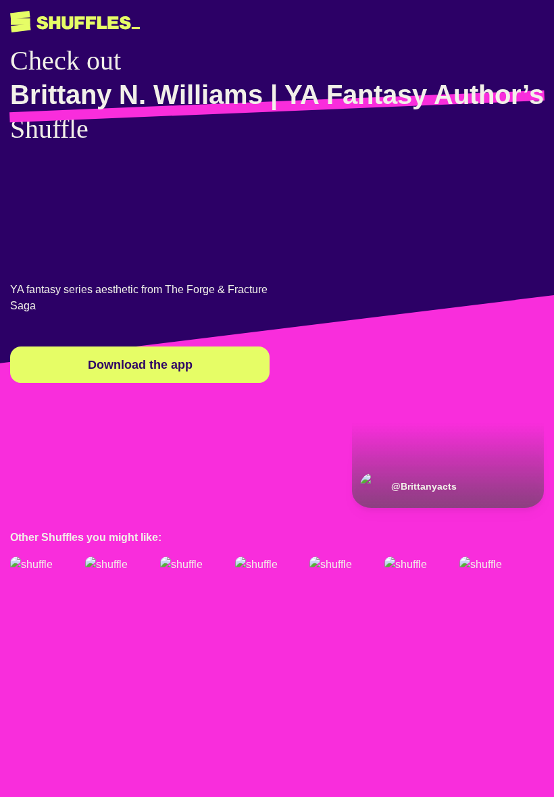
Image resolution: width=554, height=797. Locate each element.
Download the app (140, 364)
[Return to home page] (75, 22)
